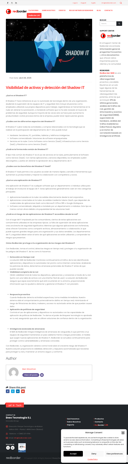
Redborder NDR (107, 73)
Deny (94, 453)
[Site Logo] (16, 11)
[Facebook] (8, 3)
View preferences (114, 453)
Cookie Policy (93, 459)
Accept (73, 453)
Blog (99, 10)
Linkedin (12, 448)
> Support (83, 3)
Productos (99, 419)
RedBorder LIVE (34, 15)
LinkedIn (18, 391)
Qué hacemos (73, 419)
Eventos (62, 10)
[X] (12, 3)
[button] (123, 432)
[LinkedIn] (16, 3)
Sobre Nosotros (48, 10)
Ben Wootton (29, 369)
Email (23, 391)
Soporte (70, 425)
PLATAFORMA (33, 10)
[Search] (119, 23)
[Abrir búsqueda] (121, 3)
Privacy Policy (57, 458)
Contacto (108, 10)
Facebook (8, 391)
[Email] (42, 375)
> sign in (75, 3)
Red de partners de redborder (81, 10)
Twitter (13, 391)
